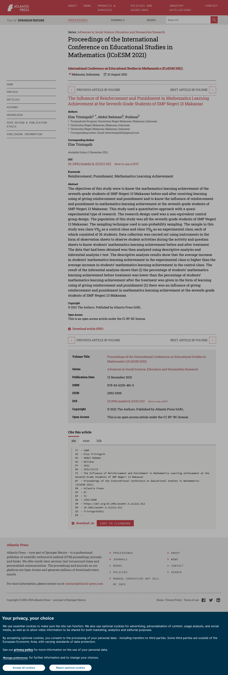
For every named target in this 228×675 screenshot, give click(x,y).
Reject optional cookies (70, 667)
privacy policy (23, 649)
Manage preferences (15, 657)
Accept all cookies (24, 667)
